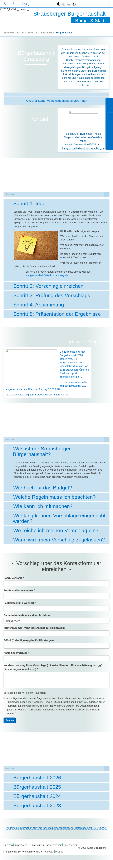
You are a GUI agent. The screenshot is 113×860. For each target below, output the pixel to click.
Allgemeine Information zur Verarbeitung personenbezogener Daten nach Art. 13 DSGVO (56, 827)
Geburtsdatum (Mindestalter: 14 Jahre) (28, 615)
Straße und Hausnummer (19, 590)
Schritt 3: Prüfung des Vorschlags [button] (51, 295)
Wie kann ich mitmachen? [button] (43, 506)
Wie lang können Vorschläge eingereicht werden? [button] (59, 518)
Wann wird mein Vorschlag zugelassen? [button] (59, 539)
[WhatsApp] (110, 131)
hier (67, 394)
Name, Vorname (14, 577)
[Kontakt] (110, 139)
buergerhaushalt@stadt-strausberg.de (83, 148)
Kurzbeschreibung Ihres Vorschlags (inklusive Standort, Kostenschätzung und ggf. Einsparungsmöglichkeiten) (53, 667)
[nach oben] (110, 146)
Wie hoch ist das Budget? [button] (42, 487)
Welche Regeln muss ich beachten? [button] (54, 497)
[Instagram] (110, 109)
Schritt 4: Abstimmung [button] (38, 304)
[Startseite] (110, 101)
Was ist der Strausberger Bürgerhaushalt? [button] (42, 451)
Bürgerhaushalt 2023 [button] (37, 805)
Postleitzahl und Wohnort (20, 602)
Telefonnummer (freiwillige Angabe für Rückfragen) (34, 627)
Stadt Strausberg (16, 4)
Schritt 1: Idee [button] (29, 203)
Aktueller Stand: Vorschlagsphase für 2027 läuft (56, 100)
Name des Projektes (16, 652)
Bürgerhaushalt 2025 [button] (37, 787)
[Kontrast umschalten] (59, 4)
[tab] (56, 203)
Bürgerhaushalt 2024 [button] (37, 796)
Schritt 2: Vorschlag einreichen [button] (48, 286)
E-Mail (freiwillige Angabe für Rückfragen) (29, 640)
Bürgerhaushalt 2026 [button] (37, 777)
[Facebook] (110, 116)
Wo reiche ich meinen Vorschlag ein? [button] (55, 530)
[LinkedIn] (110, 124)
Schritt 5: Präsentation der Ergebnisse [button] (57, 314)
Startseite (9, 32)
